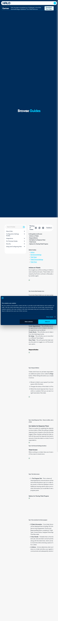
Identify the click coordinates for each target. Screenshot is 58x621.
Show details (49, 316)
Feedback (49, 227)
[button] (55, 3)
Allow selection (29, 321)
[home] (6, 3)
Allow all (47, 321)
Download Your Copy (49, 8)
